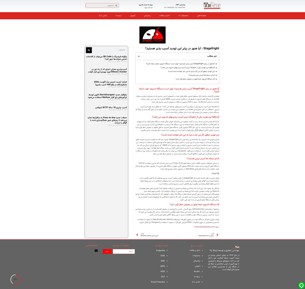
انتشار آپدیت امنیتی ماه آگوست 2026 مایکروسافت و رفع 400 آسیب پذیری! (110, 83)
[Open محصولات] (179, 15)
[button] (139, 56)
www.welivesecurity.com (204, 226)
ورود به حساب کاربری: (145, 5)
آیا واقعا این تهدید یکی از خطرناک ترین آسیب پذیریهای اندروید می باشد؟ (188, 67)
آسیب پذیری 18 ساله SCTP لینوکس (111, 107)
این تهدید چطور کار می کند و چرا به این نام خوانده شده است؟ (191, 71)
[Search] (89, 50)
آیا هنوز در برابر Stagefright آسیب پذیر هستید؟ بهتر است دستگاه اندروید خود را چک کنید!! (180, 63)
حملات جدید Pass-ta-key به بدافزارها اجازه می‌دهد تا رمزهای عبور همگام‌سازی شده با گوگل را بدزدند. (107, 120)
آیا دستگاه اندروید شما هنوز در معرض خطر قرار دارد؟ (195, 79)
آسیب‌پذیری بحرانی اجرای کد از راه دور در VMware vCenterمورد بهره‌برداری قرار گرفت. (107, 71)
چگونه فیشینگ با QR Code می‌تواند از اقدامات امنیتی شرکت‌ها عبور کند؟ (106, 58)
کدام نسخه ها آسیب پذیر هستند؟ (202, 75)
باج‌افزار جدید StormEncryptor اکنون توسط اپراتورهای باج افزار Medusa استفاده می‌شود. (107, 96)
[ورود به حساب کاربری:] (155, 5)
